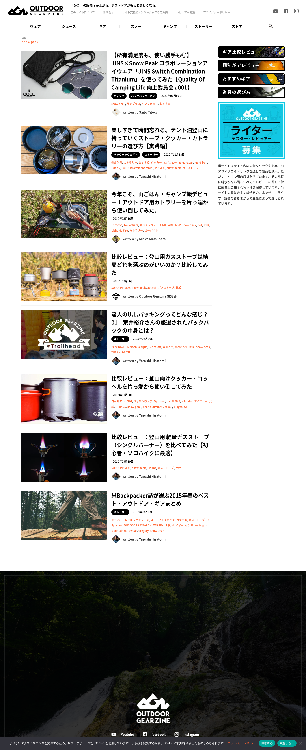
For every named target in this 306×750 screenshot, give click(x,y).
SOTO (125, 168)
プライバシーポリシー (216, 12)
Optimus (159, 401)
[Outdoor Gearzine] (38, 10)
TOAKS (115, 168)
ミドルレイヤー (174, 525)
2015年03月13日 (143, 512)
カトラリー (130, 163)
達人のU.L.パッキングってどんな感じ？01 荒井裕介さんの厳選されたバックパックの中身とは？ (160, 322)
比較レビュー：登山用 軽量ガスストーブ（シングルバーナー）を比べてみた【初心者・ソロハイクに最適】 (160, 445)
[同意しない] (300, 743)
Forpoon (116, 225)
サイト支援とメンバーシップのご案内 (145, 12)
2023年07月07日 (171, 96)
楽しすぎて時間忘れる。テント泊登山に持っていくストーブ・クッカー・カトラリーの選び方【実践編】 (159, 138)
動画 (192, 347)
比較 (206, 225)
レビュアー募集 (185, 12)
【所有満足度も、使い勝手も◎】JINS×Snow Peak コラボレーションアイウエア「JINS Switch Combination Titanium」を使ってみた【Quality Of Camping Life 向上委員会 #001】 (159, 71)
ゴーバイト (151, 230)
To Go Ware (131, 225)
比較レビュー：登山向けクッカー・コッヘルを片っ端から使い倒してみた (159, 382)
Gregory (143, 531)
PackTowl (117, 347)
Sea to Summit (152, 407)
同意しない (287, 743)
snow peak (30, 41)
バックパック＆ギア (143, 96)
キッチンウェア (149, 225)
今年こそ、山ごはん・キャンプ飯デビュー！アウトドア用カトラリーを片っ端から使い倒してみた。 (159, 202)
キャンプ (119, 96)
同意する (267, 743)
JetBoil (152, 288)
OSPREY (158, 525)
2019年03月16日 (123, 219)
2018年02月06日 (123, 281)
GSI (200, 225)
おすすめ (164, 104)
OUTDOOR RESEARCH (137, 525)
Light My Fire (119, 230)
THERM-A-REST (120, 352)
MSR (178, 225)
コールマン (118, 401)
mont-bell (200, 163)
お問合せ (108, 12)
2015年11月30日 (123, 395)
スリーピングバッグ (163, 520)
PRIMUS (160, 168)
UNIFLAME (167, 225)
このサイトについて (83, 12)
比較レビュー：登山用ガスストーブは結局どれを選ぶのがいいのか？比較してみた (159, 264)
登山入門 (116, 163)
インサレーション (196, 525)
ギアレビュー (150, 104)
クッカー (156, 163)
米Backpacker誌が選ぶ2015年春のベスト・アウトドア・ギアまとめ (160, 499)
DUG (129, 401)
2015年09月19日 (123, 461)
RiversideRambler (141, 168)
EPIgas (178, 407)
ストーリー (151, 155)
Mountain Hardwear (124, 531)
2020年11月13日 (174, 154)
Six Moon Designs (136, 347)
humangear (185, 163)
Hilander (187, 401)
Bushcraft (155, 347)
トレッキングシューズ (135, 520)
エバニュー (170, 163)
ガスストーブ (190, 168)
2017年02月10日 (143, 339)
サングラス (133, 104)
